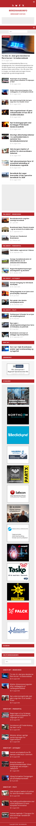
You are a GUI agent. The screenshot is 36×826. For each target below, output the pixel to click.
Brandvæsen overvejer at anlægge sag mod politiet (19, 334)
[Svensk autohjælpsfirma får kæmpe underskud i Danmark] (5, 754)
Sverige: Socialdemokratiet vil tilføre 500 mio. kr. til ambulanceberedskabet (20, 261)
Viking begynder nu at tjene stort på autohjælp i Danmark (22, 292)
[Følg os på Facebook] (19, 5)
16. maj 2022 (15, 318)
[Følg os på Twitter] (23, 5)
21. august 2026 (16, 742)
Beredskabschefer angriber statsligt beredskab (19, 219)
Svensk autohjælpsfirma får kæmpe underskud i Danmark (21, 753)
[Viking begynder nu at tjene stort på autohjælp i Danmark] (5, 293)
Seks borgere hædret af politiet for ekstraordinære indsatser (21, 151)
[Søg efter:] (18, 31)
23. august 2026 (16, 180)
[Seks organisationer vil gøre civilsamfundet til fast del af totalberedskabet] (5, 112)
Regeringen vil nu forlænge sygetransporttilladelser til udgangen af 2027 (22, 80)
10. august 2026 (16, 757)
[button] (34, 1)
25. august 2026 (16, 129)
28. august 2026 (16, 84)
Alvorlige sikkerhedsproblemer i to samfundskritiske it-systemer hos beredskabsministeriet (22, 138)
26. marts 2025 (16, 287)
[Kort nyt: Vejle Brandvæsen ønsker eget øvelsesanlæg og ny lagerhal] (5, 348)
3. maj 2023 (15, 329)
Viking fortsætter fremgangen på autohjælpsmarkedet (21, 777)
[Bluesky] (16, 5)
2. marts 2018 (15, 265)
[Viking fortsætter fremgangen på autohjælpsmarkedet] (5, 778)
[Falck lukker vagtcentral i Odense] (5, 252)
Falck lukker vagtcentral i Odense (22, 250)
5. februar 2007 (16, 240)
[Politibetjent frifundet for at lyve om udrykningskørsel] (5, 316)
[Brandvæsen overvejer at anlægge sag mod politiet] (5, 334)
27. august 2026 (16, 94)
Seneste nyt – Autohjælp (11, 748)
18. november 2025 (17, 304)
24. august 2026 (16, 143)
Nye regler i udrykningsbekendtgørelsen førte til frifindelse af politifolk (22, 325)
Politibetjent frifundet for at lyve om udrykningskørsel (22, 315)
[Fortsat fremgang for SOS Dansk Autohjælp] (5, 284)
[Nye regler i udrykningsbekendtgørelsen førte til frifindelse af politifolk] (5, 325)
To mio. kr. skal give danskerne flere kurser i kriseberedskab (16, 57)
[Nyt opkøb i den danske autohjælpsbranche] (5, 302)
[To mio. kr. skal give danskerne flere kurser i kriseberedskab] (18, 44)
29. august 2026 (7, 60)
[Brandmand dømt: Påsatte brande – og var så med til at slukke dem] (5, 229)
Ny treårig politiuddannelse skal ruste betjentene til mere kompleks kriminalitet (22, 803)
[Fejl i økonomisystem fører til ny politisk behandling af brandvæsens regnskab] (5, 162)
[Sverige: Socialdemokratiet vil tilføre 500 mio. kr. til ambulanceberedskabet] (5, 260)
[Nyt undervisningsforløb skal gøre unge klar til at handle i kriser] (5, 697)
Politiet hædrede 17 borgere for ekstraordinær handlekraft (22, 814)
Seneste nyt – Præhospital (12, 709)
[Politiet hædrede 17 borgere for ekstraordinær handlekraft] (5, 815)
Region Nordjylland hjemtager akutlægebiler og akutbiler (21, 269)
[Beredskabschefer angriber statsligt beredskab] (5, 220)
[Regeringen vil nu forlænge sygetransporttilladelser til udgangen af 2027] (5, 715)
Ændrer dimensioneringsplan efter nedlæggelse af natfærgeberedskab (21, 91)
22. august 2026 (16, 730)
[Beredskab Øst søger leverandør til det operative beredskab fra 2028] (5, 175)
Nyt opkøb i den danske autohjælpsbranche (18, 301)
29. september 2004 (17, 252)
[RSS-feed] (12, 5)
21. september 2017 (17, 231)
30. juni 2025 (15, 295)
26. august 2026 (16, 117)
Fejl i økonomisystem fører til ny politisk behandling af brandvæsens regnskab (21, 163)
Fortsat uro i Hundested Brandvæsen (18, 237)
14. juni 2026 (15, 781)
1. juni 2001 (15, 222)
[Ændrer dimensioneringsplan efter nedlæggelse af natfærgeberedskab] (5, 686)
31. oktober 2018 (16, 273)
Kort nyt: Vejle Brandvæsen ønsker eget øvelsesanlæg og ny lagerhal (21, 349)
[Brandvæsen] (5, 92)
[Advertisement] (19, 20)
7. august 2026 (15, 771)
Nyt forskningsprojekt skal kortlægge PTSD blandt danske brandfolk (20, 125)
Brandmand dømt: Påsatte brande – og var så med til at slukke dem (22, 228)
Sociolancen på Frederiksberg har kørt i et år (21, 726)
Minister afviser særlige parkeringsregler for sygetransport (19, 737)
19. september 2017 (17, 337)
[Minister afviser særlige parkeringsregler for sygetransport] (5, 737)
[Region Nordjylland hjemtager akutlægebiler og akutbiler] (5, 270)
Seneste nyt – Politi (10, 787)
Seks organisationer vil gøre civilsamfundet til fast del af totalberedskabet (21, 113)
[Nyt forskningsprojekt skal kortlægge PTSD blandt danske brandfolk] (5, 124)
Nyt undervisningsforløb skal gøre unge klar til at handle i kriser (21, 101)
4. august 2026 (15, 808)
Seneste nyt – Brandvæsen (12, 670)
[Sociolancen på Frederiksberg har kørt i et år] (5, 727)
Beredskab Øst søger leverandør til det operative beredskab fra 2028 (21, 175)
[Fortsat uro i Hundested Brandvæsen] (5, 238)
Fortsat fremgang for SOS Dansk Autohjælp (21, 283)
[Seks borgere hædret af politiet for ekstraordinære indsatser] (5, 150)
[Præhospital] (5, 80)
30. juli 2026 (15, 818)
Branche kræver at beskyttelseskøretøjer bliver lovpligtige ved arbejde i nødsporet (20, 765)
